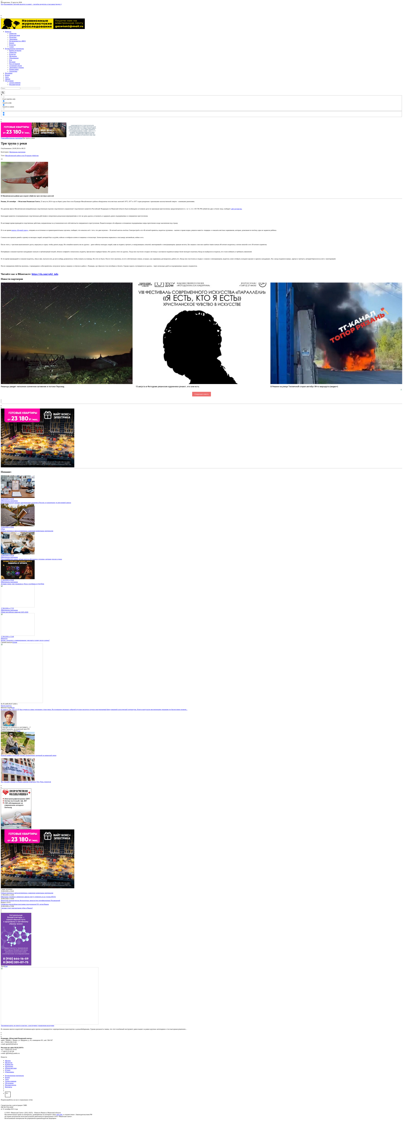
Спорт (11, 47)
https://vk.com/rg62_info (45, 274)
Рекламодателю (14, 84)
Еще (13, 707)
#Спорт (7, 1070)
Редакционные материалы (14, 48)
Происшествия (14, 35)
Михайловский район (13, 155)
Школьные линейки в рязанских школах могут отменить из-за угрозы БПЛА (28, 897)
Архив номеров (14, 83)
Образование (14, 58)
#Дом (3, 529)
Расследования (14, 64)
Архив (14, 642)
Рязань (3, 10)
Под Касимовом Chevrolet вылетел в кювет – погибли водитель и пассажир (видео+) (31, 4)
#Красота (4, 638)
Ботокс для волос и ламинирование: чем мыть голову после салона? (25, 640)
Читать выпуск (6, 706)
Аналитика (13, 71)
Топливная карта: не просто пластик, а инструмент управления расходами (27, 1025)
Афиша (7, 79)
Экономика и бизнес (16, 67)
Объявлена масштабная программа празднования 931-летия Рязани (25, 904)
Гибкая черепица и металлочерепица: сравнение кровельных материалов (27, 531)
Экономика (13, 39)
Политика (12, 37)
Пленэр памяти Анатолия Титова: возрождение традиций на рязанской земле (28, 755)
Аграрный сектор (15, 66)
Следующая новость (201, 394)
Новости (8, 31)
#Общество (9, 1064)
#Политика (9, 1066)
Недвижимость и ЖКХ (17, 41)
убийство (35, 155)
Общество (12, 33)
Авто (7, 77)
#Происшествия (10, 1068)
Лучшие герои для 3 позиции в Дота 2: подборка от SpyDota (22, 584)
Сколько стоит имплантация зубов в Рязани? (17, 908)
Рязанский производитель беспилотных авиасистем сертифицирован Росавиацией (30, 900)
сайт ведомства (236, 209)
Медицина (13, 56)
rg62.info (59, 1114)
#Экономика (9, 1072)
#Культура (8, 1062)
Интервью (8, 73)
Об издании (9, 81)
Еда (10, 60)
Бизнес (11, 43)
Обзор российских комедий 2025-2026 (14, 612)
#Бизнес (8, 1061)
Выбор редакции (15, 50)
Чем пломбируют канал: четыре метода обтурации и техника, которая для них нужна (31, 559)
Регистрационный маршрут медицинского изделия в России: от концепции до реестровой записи (36, 502)
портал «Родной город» (19, 230)
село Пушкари (26, 155)
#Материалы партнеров (9, 501)
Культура (12, 45)
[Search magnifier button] (3, 92)
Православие (14, 69)
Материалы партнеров (17, 152)
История (12, 62)
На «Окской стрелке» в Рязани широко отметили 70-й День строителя (26, 782)
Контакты (8, 1087)
